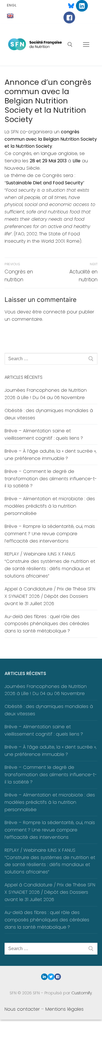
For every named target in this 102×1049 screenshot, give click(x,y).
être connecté (48, 312)
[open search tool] (70, 44)
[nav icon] (86, 44)
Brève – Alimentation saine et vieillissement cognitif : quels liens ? (44, 434)
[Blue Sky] (68, 6)
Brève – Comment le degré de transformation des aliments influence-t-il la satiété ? (51, 478)
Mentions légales (64, 1009)
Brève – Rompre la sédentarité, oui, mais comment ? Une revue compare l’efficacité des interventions (50, 533)
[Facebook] (69, 17)
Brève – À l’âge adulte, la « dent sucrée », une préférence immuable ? (50, 455)
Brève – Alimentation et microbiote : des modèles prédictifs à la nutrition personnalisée (50, 506)
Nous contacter (22, 1009)
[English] (10, 16)
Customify (81, 993)
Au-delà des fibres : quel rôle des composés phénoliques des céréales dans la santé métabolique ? (47, 623)
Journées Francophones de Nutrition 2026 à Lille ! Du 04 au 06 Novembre (46, 394)
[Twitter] (51, 976)
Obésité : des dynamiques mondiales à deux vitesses (49, 414)
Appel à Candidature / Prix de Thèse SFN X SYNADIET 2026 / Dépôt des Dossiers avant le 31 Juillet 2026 (50, 596)
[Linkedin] (82, 6)
